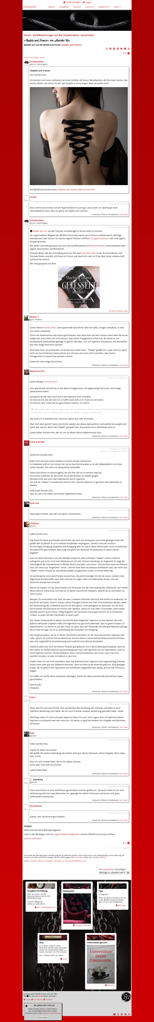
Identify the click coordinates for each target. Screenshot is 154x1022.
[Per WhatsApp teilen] (124, 48)
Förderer (49, 999)
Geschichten (87, 35)
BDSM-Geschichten (96, 245)
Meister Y (34, 316)
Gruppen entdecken (83, 925)
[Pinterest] (125, 1014)
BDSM (40, 996)
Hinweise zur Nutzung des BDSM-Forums (70, 861)
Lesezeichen (108, 869)
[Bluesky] (114, 1014)
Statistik (33, 861)
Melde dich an (40, 231)
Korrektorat (38, 999)
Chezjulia (34, 523)
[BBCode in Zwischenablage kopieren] (128, 48)
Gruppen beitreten (100, 238)
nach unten (28, 57)
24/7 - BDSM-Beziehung (46, 907)
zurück (42, 57)
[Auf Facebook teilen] (110, 48)
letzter (36, 57)
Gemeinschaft (88, 253)
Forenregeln (79, 857)
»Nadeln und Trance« (71, 44)
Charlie (33, 197)
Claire (32, 697)
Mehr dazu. (122, 905)
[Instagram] (117, 1014)
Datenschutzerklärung (51, 1013)
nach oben (123, 214)
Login (88, 2)
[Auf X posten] (113, 48)
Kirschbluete (36, 806)
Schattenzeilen (29, 6)
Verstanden (43, 1017)
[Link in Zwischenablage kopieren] (106, 48)
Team (28, 999)
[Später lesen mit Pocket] (121, 48)
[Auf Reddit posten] (117, 48)
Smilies (27, 861)
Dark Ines (34, 503)
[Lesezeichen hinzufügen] (128, 873)
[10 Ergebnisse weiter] (128, 53)
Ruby (32, 733)
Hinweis (103, 857)
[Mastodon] (121, 1014)
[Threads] (128, 1014)
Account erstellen (116, 311)
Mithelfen (111, 985)
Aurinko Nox (89, 189)
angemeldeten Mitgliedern (67, 834)
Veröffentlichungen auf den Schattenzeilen (56, 35)
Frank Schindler (37, 442)
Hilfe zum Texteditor (45, 861)
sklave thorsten (37, 371)
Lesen (65, 959)
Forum (27, 35)
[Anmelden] (79, 307)
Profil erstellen (73, 2)
